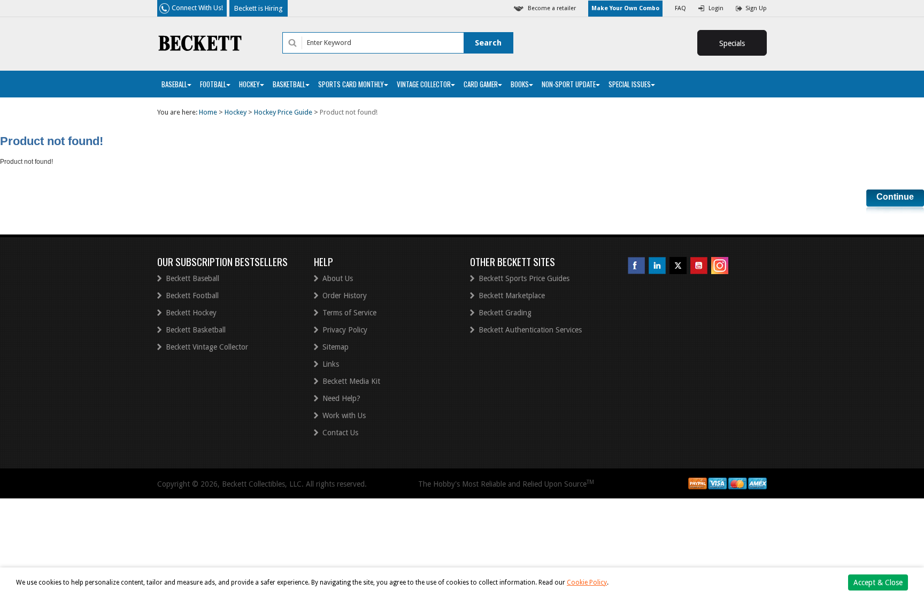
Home (208, 112)
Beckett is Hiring (258, 8)
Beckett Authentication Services (530, 330)
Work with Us (344, 415)
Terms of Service (349, 312)
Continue (895, 196)
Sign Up (756, 8)
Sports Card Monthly (351, 84)
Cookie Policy (587, 582)
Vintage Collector (424, 84)
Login (716, 8)
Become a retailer (552, 8)
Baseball (174, 84)
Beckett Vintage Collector (207, 347)
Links (330, 364)
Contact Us (340, 432)
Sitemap (335, 347)
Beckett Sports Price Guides (524, 278)
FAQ (680, 8)
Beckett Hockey (191, 312)
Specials (732, 43)
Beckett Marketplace (512, 295)
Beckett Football (192, 295)
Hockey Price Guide (283, 112)
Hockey (249, 84)
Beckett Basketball (196, 330)
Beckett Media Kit (351, 381)
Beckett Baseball (192, 278)
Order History (344, 295)
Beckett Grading (505, 312)
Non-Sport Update (569, 84)
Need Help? (341, 398)
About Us (337, 278)
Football (213, 84)
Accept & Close (878, 582)
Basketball (289, 84)
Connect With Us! (197, 8)
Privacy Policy (344, 330)
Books (520, 84)
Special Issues (630, 84)
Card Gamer (481, 84)
